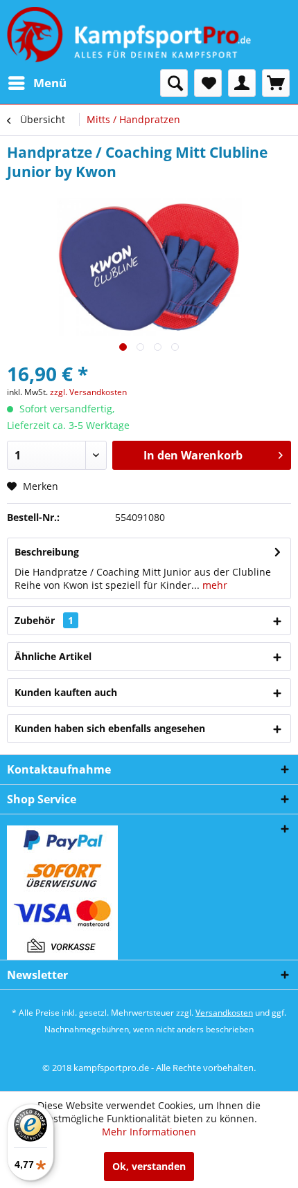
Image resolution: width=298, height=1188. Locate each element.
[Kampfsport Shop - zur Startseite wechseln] (129, 34)
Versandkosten (224, 1012)
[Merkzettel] (208, 83)
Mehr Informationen (149, 1131)
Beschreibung (47, 551)
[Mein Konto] (242, 83)
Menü (50, 83)
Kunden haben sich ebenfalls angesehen (110, 728)
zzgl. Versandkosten (88, 392)
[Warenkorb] (276, 83)
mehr (213, 585)
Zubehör (44, 620)
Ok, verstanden (149, 1166)
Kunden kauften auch (66, 692)
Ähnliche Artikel (53, 656)
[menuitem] (36, 83)
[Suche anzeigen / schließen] (174, 83)
